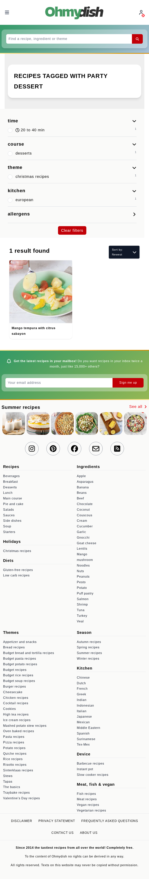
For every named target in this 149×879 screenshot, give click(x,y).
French (82, 688)
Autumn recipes (89, 642)
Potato (82, 587)
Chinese (83, 677)
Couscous (84, 515)
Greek (81, 694)
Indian (82, 700)
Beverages (11, 476)
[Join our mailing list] (96, 448)
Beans (82, 492)
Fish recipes (86, 793)
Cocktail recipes (15, 703)
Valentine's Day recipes (21, 798)
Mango (82, 554)
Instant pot (85, 769)
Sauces (9, 515)
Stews (8, 776)
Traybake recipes (16, 792)
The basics (11, 787)
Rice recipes (13, 759)
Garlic (81, 532)
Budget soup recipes (19, 681)
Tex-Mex (83, 744)
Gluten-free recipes (18, 570)
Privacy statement (56, 821)
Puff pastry (85, 593)
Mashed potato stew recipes (25, 725)
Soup (7, 526)
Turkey (82, 615)
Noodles (83, 565)
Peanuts (83, 576)
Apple (81, 476)
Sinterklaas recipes (18, 770)
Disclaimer (21, 821)
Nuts (80, 571)
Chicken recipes (15, 697)
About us (89, 832)
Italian (82, 711)
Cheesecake (13, 692)
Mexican (83, 722)
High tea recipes (16, 714)
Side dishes (12, 520)
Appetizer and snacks (20, 642)
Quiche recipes (15, 753)
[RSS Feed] (117, 448)
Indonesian (85, 705)
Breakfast (10, 481)
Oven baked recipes (18, 731)
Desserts (10, 487)
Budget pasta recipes (19, 658)
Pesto (81, 582)
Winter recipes (88, 658)
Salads (8, 509)
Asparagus (85, 481)
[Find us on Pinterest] (53, 448)
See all (136, 406)
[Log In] (141, 12)
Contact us (62, 832)
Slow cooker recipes (92, 774)
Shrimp (82, 604)
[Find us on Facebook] (74, 448)
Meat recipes (87, 799)
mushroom (85, 559)
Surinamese (86, 739)
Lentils (82, 548)
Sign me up (128, 382)
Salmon (83, 599)
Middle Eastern (88, 727)
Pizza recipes (13, 742)
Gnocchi (83, 537)
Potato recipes (14, 748)
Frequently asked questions (109, 821)
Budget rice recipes (18, 675)
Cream (82, 520)
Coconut (83, 509)
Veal (80, 621)
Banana (83, 487)
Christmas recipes (17, 551)
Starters (9, 532)
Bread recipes (14, 647)
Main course (12, 498)
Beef (80, 498)
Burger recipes (14, 686)
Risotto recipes (15, 764)
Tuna (81, 610)
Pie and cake (13, 504)
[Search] (137, 38)
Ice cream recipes (17, 720)
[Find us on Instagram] (32, 448)
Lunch (8, 492)
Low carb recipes (16, 575)
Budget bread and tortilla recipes (28, 653)
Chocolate (85, 504)
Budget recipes (15, 669)
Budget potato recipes (20, 664)
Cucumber (85, 526)
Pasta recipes (13, 736)
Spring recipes (88, 647)
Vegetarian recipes (91, 810)
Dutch (81, 683)
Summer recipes (89, 653)
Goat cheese (86, 543)
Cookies (9, 708)
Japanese (84, 716)
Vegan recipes (88, 804)
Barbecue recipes (90, 763)
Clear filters (72, 230)
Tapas (7, 781)
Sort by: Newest (117, 252)
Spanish (83, 733)
